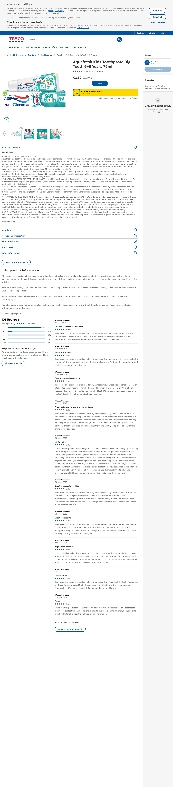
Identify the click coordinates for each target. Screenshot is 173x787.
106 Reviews (97, 71)
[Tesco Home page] (16, 39)
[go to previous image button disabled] (5, 133)
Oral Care (32, 55)
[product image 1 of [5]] (34, 92)
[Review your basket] (147, 62)
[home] (4, 55)
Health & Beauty (16, 55)
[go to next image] (62, 133)
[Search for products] (119, 39)
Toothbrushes (46, 55)
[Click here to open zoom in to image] (6, 119)
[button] (141, 33)
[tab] (16, 134)
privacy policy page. (56, 10)
